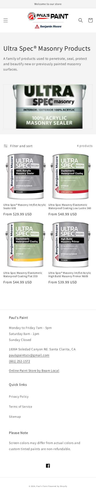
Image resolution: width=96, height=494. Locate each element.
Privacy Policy (18, 396)
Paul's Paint (42, 486)
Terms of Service (20, 407)
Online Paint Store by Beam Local (34, 370)
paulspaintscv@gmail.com (29, 355)
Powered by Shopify (57, 486)
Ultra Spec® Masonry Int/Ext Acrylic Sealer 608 (24, 206)
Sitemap (15, 417)
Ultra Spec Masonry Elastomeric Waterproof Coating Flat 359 (22, 274)
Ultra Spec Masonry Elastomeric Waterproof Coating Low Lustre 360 (69, 206)
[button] (5, 20)
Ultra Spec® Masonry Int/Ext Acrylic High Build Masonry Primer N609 (69, 274)
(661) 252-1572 (19, 361)
